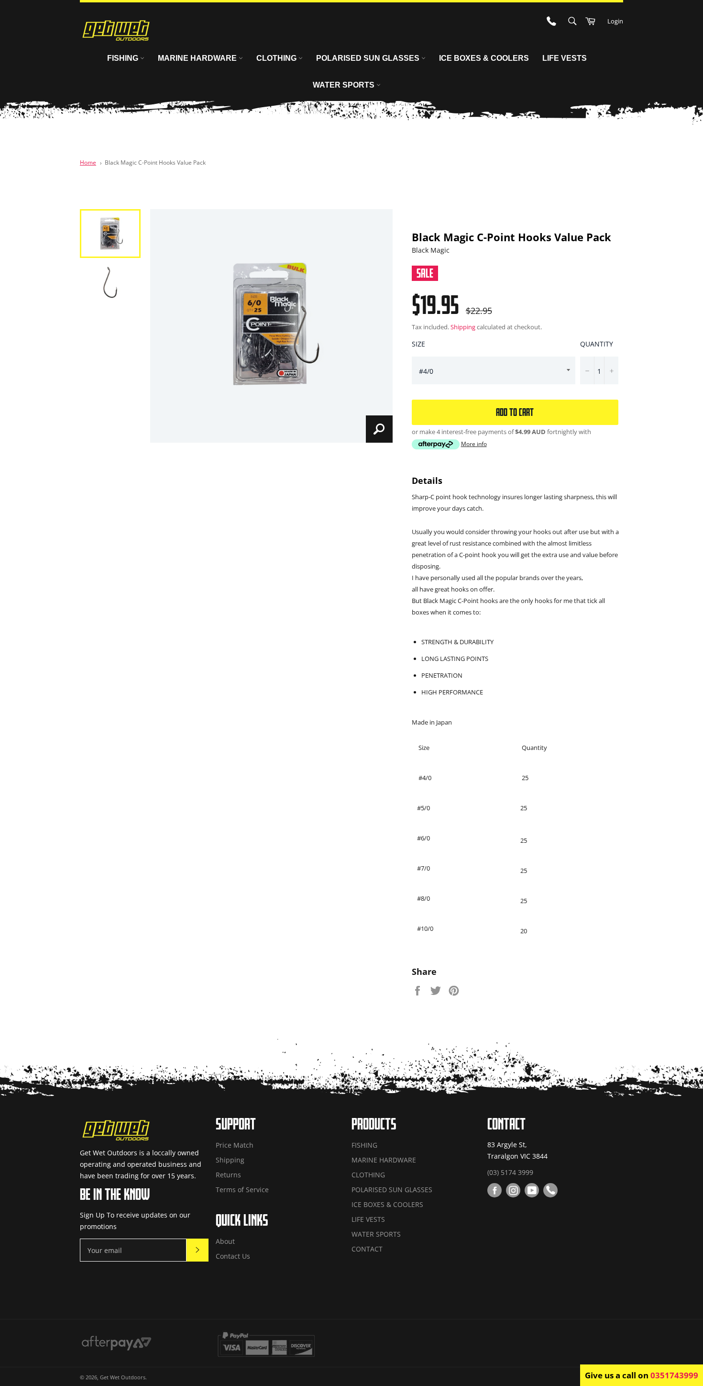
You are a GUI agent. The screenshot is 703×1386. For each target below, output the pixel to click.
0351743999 (674, 1375)
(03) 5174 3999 (510, 1172)
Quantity (596, 343)
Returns (228, 1174)
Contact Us (233, 1256)
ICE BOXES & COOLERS (484, 58)
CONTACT (367, 1248)
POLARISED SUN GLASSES (368, 58)
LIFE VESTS (564, 58)
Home (88, 162)
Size (418, 343)
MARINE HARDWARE (198, 58)
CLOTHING (277, 58)
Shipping (462, 327)
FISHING (123, 58)
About (225, 1241)
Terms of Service (242, 1189)
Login (615, 21)
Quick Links (242, 1220)
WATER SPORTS (344, 85)
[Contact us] (550, 1190)
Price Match (234, 1145)
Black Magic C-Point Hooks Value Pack (155, 162)
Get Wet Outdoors (122, 1377)
